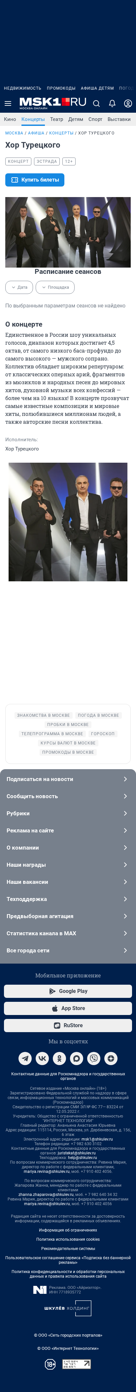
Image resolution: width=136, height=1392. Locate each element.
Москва (14, 133)
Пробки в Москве (68, 724)
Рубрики (18, 813)
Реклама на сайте (30, 830)
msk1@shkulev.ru (97, 1139)
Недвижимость (23, 88)
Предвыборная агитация (40, 916)
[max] (76, 1058)
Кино (10, 119)
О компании (23, 847)
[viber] (93, 1058)
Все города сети (28, 950)
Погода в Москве (98, 715)
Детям (75, 119)
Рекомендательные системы (68, 1248)
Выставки (119, 119)
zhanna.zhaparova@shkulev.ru (46, 1194)
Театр (56, 119)
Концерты (33, 119)
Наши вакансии (27, 882)
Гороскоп (103, 734)
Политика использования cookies (68, 1239)
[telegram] (25, 1058)
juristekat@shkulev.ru (77, 1153)
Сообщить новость (32, 796)
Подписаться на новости (40, 779)
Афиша (36, 133)
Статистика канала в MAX (41, 933)
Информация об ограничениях (68, 1230)
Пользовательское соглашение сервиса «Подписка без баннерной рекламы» (68, 1260)
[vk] (42, 1058)
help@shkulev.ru (82, 1157)
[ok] (59, 1058)
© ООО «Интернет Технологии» (68, 1348)
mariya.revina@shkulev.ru (47, 1171)
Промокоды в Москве (68, 752)
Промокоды (61, 88)
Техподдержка (27, 899)
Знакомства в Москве (43, 715)
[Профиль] (128, 103)
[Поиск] (96, 103)
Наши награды (26, 864)
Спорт (95, 119)
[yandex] (111, 1058)
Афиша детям (97, 88)
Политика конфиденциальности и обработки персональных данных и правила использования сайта (68, 1274)
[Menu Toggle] (8, 103)
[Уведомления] (112, 103)
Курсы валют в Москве (68, 743)
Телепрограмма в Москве (52, 734)
